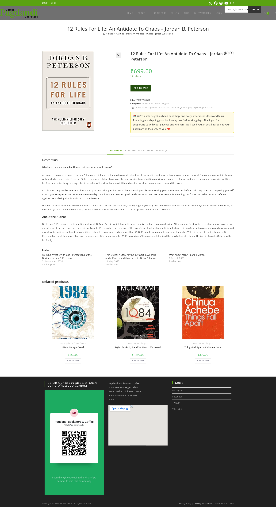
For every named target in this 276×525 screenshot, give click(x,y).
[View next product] (231, 53)
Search (254, 9)
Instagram (177, 390)
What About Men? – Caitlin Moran (187, 254)
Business (140, 107)
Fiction (83, 343)
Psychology (198, 107)
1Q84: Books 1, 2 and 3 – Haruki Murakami (138, 347)
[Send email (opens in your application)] (231, 3)
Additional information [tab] (139, 150)
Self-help (209, 107)
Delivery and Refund (203, 503)
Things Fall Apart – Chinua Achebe (202, 347)
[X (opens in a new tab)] (210, 3)
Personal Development (169, 107)
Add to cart (141, 88)
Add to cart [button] (73, 360)
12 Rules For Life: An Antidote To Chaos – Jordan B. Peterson (144, 33)
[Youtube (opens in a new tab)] (226, 3)
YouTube (177, 408)
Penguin (165, 103)
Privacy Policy (185, 503)
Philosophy (186, 107)
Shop (53, 3)
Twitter (176, 402)
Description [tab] (115, 150)
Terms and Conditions (224, 503)
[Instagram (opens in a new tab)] (220, 3)
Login (45, 3)
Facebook (177, 396)
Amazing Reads (67, 343)
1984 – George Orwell (72, 347)
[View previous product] (226, 53)
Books (145, 103)
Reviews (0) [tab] (161, 150)
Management (151, 107)
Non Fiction (154, 103)
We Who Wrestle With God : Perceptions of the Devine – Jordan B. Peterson (67, 256)
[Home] (104, 33)
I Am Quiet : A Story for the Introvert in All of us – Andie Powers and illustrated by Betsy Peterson (131, 256)
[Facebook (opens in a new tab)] (215, 3)
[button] (118, 55)
